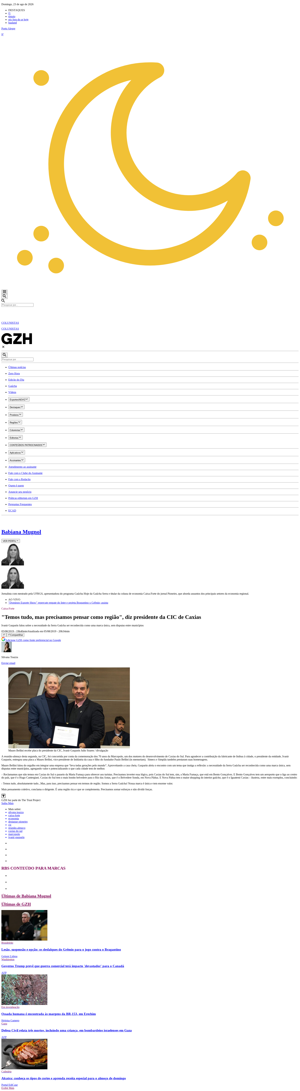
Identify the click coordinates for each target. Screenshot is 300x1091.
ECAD (12, 510)
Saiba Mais (7, 803)
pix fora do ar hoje (18, 19)
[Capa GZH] (150, 313)
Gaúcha (12, 385)
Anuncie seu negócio (19, 491)
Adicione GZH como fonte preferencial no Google (33, 640)
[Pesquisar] (4, 355)
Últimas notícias (17, 367)
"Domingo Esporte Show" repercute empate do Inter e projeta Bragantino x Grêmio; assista (58, 602)
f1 (9, 13)
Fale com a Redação (19, 479)
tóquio (11, 16)
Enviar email (8, 663)
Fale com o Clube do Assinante (25, 473)
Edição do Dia (16, 379)
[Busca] (4, 296)
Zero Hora (14, 373)
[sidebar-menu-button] (4, 292)
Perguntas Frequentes (20, 504)
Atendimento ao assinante (22, 466)
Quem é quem (16, 485)
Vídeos (12, 392)
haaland (12, 22)
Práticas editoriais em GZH (23, 498)
